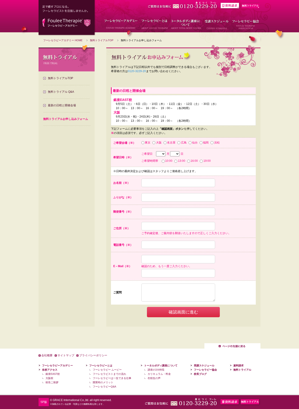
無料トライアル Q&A (61, 91)
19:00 (206, 160)
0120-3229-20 (137, 71)
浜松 (217, 142)
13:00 (181, 160)
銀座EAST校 (53, 373)
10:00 (168, 160)
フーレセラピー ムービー (107, 369)
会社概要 (47, 355)
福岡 (206, 142)
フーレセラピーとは (100, 365)
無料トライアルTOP (101, 40)
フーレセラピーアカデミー (57, 365)
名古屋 (171, 142)
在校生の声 (154, 378)
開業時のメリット (103, 382)
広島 (183, 142)
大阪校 (49, 378)
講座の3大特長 (156, 369)
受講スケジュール (204, 365)
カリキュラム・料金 (159, 373)
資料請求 (238, 365)
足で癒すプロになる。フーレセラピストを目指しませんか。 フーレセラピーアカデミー (67, 18)
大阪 (158, 142)
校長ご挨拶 (52, 382)
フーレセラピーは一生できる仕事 (112, 378)
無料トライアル (242, 369)
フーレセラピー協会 (205, 369)
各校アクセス (49, 369)
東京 (147, 142)
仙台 (195, 142)
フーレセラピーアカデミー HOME (62, 40)
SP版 (43, 402)
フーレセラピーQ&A (104, 386)
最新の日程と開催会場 (62, 105)
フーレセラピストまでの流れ (109, 373)
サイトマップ (65, 355)
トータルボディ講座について (161, 365)
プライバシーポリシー (93, 355)
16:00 (194, 160)
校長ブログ (200, 373)
